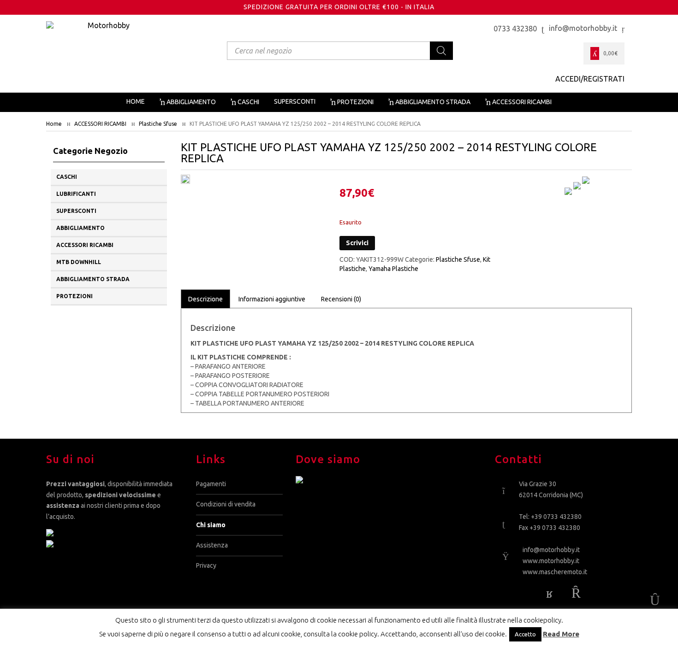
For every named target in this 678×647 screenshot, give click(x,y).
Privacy (206, 565)
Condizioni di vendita (226, 504)
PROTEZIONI (74, 296)
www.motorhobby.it (551, 561)
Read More (561, 634)
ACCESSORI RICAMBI (100, 124)
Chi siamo (211, 525)
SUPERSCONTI (76, 211)
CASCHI (66, 177)
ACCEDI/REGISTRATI (589, 79)
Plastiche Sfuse (158, 124)
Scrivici (357, 243)
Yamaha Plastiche (393, 268)
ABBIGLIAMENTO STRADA (93, 279)
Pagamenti (211, 484)
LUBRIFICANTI (76, 194)
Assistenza (212, 545)
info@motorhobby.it (551, 549)
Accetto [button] (525, 634)
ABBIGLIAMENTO (80, 228)
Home (54, 124)
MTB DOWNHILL (78, 262)
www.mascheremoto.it (555, 572)
